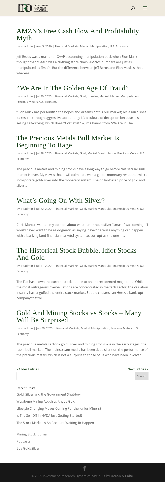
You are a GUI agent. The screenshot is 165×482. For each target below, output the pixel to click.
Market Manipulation (94, 46)
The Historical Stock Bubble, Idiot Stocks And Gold (76, 253)
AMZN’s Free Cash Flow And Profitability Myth (77, 34)
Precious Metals (27, 102)
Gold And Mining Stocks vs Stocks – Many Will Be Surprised (78, 316)
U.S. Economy (119, 46)
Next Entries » (138, 369)
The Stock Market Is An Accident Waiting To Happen (55, 423)
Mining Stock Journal (31, 434)
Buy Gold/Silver (28, 448)
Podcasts (23, 441)
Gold (83, 96)
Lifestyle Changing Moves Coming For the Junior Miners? (58, 408)
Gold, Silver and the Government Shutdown (49, 394)
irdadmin (27, 46)
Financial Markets (67, 46)
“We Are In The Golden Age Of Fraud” (72, 88)
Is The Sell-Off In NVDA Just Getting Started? (49, 415)
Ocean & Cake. (122, 476)
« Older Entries (27, 369)
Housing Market (98, 96)
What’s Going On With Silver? (60, 200)
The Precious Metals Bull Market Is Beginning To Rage (67, 141)
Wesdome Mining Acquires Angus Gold (45, 401)
